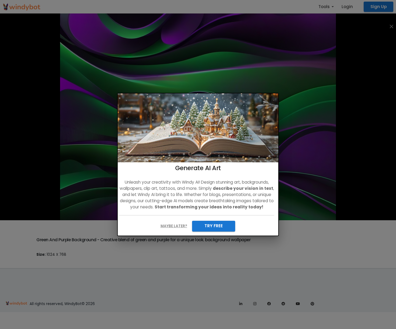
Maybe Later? (174, 226)
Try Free (213, 226)
